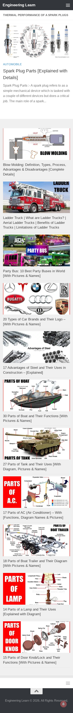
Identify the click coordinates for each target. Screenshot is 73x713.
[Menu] (68, 5)
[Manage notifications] (63, 704)
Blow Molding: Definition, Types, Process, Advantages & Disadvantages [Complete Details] (34, 169)
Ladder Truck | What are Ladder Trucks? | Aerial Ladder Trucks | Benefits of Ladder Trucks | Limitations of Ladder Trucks (34, 222)
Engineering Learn (19, 5)
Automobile (12, 64)
